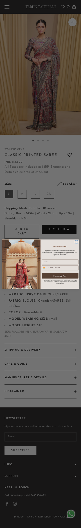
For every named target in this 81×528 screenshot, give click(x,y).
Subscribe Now (60, 276)
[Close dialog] (76, 242)
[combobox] (45, 267)
